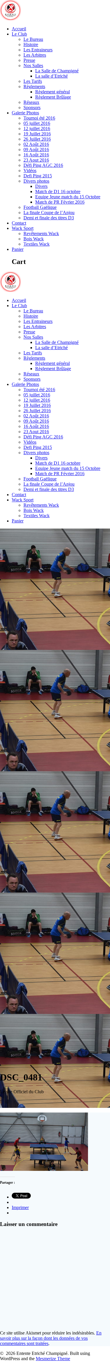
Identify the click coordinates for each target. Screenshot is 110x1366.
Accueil (19, 28)
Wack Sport (22, 228)
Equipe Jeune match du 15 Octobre (67, 196)
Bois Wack (33, 238)
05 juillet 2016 (36, 123)
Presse (29, 60)
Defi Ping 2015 (37, 175)
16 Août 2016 (36, 154)
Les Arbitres (34, 55)
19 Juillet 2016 (37, 133)
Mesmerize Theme (53, 1358)
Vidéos (29, 170)
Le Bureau (33, 39)
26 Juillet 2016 (37, 139)
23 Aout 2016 (36, 160)
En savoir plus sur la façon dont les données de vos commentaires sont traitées (50, 1338)
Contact (19, 223)
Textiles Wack (36, 244)
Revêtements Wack (41, 233)
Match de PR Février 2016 (59, 202)
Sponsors (31, 107)
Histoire (30, 44)
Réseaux (31, 102)
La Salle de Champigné (57, 70)
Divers (41, 186)
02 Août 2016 (36, 144)
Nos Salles (33, 65)
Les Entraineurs (38, 49)
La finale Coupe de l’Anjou (49, 212)
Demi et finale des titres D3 (48, 217)
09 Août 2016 (36, 149)
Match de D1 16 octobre (57, 191)
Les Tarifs (32, 81)
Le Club (19, 34)
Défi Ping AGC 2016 (43, 165)
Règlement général (52, 91)
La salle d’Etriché (51, 76)
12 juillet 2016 (36, 128)
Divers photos (36, 181)
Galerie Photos (25, 112)
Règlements (34, 86)
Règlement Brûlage (53, 97)
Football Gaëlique (40, 207)
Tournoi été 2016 (39, 118)
